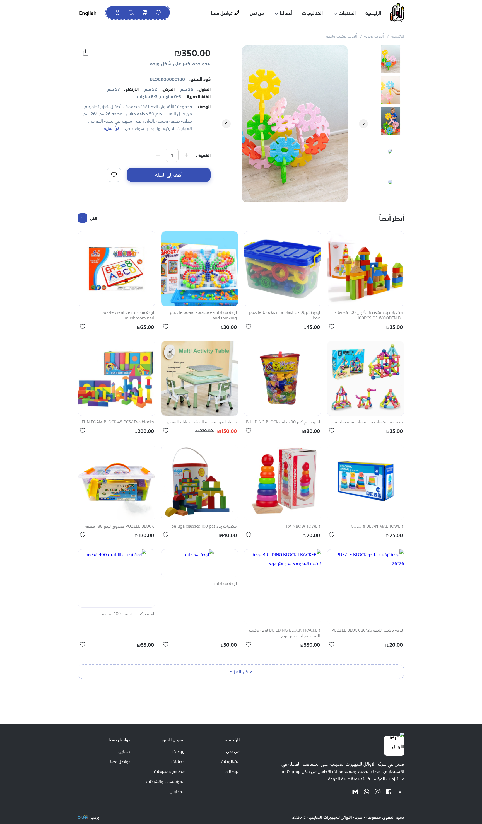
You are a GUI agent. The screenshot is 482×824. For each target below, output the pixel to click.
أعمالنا (286, 12)
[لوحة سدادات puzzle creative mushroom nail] (116, 268)
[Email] (400, 791)
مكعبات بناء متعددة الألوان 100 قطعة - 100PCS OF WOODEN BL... (369, 315)
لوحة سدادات (225, 583)
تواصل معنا (221, 12)
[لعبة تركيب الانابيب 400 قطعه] (116, 578)
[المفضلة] (158, 12)
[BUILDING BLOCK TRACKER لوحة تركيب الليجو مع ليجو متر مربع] (282, 586)
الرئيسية (373, 12)
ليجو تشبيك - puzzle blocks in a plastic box (284, 315)
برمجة (94, 817)
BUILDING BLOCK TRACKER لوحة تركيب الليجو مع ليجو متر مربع (284, 633)
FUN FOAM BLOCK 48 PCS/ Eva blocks (118, 422)
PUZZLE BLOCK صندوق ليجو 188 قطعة (119, 526)
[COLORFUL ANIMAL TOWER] (365, 482)
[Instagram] (377, 791)
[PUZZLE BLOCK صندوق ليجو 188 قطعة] (116, 482)
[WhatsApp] (366, 791)
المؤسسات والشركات (165, 780)
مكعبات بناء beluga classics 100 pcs (204, 526)
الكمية (204, 154)
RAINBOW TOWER (303, 526)
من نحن (257, 12)
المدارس (177, 790)
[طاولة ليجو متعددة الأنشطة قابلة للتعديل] (199, 378)
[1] (114, 175)
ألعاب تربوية (374, 35)
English (88, 13)
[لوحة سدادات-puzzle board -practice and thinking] (199, 268)
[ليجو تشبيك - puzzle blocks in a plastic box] (282, 268)
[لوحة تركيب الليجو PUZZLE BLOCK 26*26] (365, 586)
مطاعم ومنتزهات (169, 770)
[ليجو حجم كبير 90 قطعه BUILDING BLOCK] (282, 378)
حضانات (178, 760)
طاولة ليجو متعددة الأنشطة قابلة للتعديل (202, 422)
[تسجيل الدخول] (117, 12)
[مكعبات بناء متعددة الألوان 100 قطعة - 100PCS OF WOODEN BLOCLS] (365, 268)
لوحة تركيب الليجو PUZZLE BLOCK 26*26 (367, 630)
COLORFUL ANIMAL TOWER (377, 526)
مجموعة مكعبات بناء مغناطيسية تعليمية (368, 422)
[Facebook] (389, 791)
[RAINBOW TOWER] (282, 482)
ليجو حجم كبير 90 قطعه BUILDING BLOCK (283, 422)
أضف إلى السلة (168, 174)
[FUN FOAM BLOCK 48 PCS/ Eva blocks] (116, 378)
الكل (93, 218)
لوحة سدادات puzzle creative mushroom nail (127, 315)
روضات (178, 750)
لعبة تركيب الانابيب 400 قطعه (128, 613)
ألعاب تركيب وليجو (341, 35)
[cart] (144, 12)
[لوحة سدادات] (199, 563)
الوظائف (232, 770)
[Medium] (355, 791)
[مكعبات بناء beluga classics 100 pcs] (199, 482)
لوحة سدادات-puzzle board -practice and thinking (203, 315)
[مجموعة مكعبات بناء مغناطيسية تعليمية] (365, 378)
